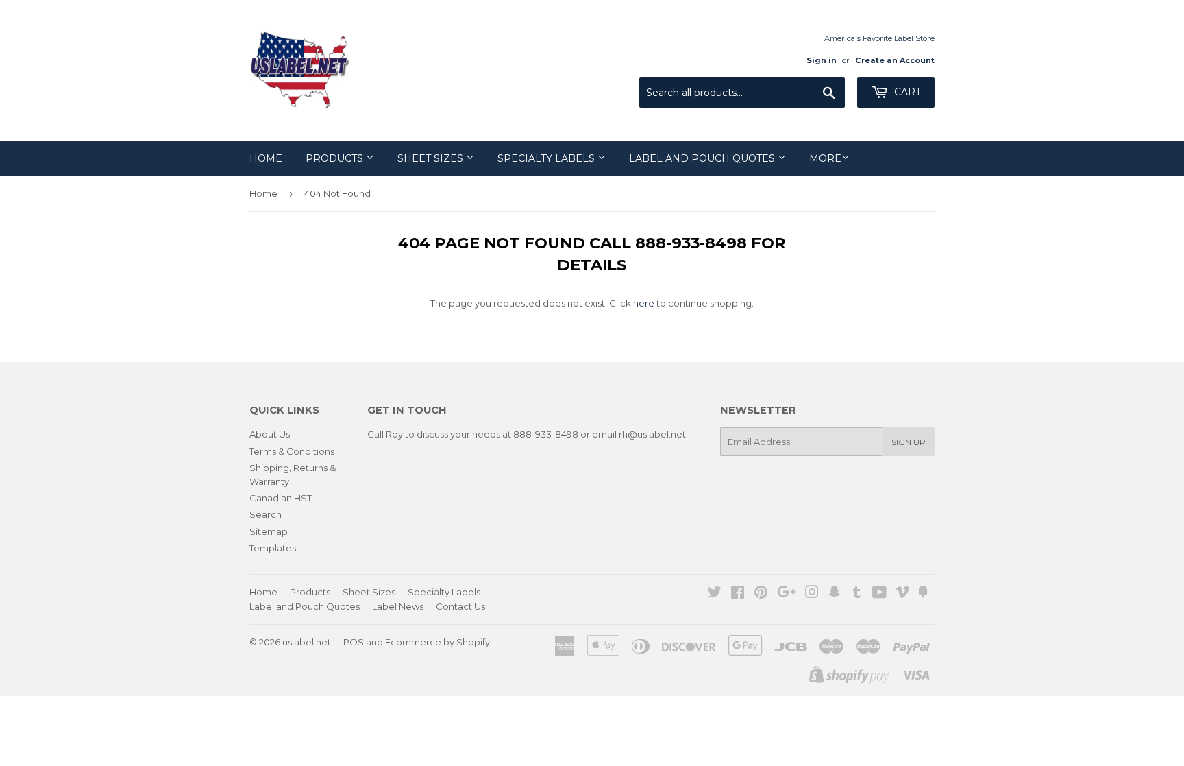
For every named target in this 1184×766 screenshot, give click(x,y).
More (825, 158)
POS (353, 641)
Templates (272, 547)
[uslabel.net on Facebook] (737, 593)
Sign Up (908, 442)
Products (336, 158)
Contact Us (460, 606)
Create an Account (895, 60)
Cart (906, 92)
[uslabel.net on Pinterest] (761, 593)
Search (265, 514)
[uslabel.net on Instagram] (812, 593)
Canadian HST (280, 497)
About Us (269, 434)
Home (265, 158)
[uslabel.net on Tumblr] (856, 593)
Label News (397, 606)
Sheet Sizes (431, 158)
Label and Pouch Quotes (703, 158)
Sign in (821, 60)
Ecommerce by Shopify (437, 641)
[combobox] (742, 92)
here (643, 303)
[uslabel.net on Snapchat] (834, 593)
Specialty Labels (547, 158)
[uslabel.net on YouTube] (879, 593)
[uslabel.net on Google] (786, 593)
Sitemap (268, 531)
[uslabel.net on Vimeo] (902, 593)
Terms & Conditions (291, 451)
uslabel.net (306, 641)
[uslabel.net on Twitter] (715, 593)
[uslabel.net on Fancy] (923, 593)
